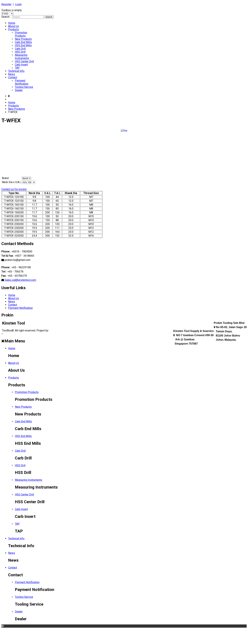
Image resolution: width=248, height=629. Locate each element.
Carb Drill (20, 48)
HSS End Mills (23, 45)
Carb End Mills (23, 42)
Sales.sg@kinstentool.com (20, 280)
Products (13, 29)
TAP (17, 67)
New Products (23, 39)
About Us (13, 26)
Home (11, 23)
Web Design (71, 330)
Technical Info (16, 71)
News (11, 74)
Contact (12, 77)
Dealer (19, 90)
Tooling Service (24, 87)
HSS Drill (20, 51)
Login (18, 4)
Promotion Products (21, 34)
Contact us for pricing (13, 189)
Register (6, 4)
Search (49, 17)
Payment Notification (21, 82)
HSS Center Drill (24, 61)
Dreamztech (56, 330)
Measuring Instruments (22, 56)
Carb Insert (21, 64)
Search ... (6, 16)
